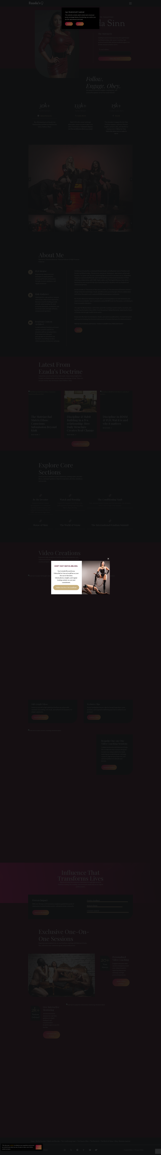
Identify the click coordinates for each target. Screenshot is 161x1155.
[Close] (108, 558)
